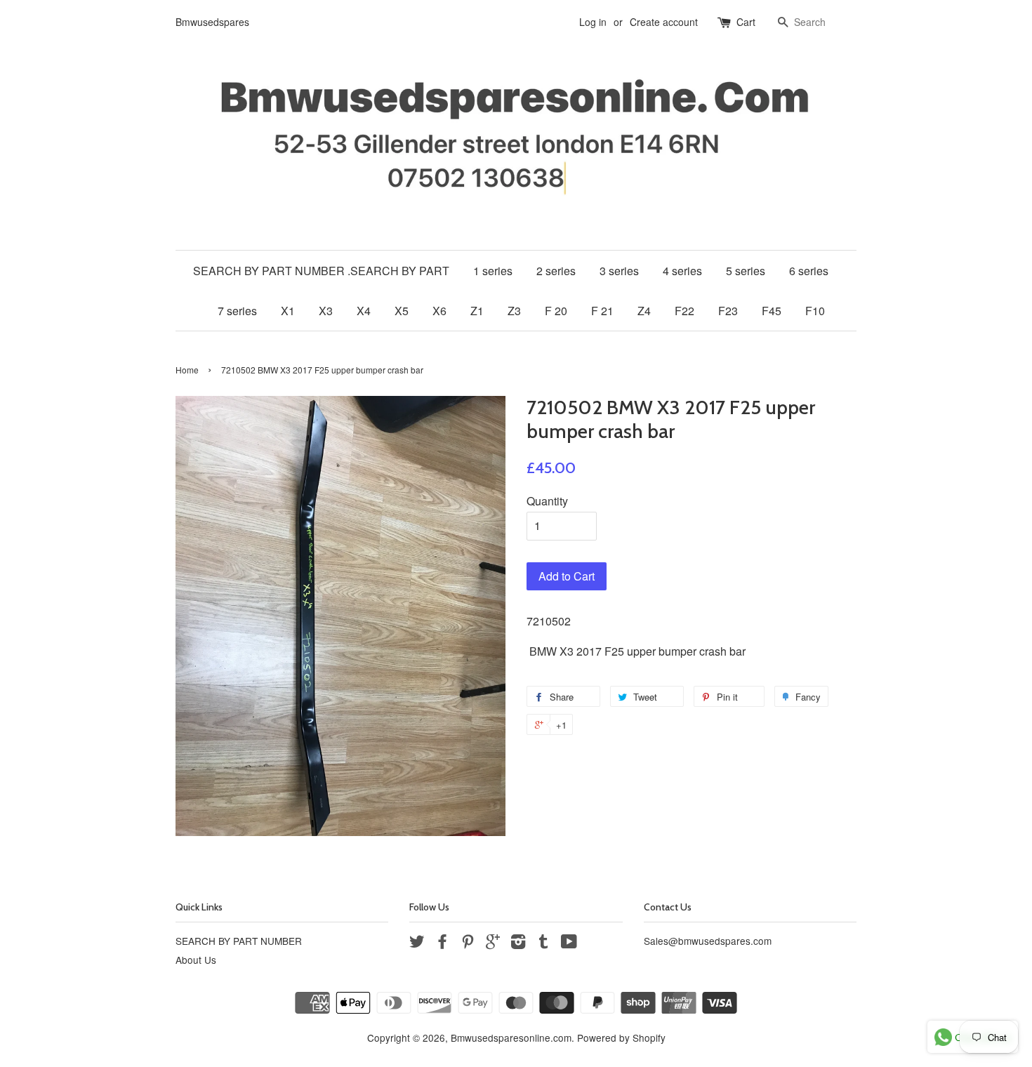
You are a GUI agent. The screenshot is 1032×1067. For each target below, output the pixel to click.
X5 (402, 311)
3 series (619, 271)
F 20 (556, 311)
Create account (664, 22)
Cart (745, 22)
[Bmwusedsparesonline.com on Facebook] (442, 943)
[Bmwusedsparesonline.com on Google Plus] (493, 943)
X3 (326, 311)
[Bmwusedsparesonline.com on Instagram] (518, 943)
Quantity (547, 501)
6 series (808, 271)
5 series (745, 271)
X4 (364, 311)
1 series (492, 271)
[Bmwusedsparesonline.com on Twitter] (417, 943)
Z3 (514, 311)
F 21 (602, 311)
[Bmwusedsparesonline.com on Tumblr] (543, 943)
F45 (771, 311)
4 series (682, 271)
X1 (288, 311)
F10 (815, 311)
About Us (196, 960)
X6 (439, 311)
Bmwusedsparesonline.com (511, 1037)
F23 (728, 311)
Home (187, 370)
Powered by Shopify (621, 1037)
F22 (684, 311)
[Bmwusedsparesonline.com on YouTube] (569, 943)
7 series (237, 311)
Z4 (644, 311)
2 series (556, 271)
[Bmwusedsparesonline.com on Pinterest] (467, 943)
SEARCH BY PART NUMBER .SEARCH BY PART (321, 271)
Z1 (477, 311)
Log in (593, 22)
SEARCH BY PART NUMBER (239, 941)
